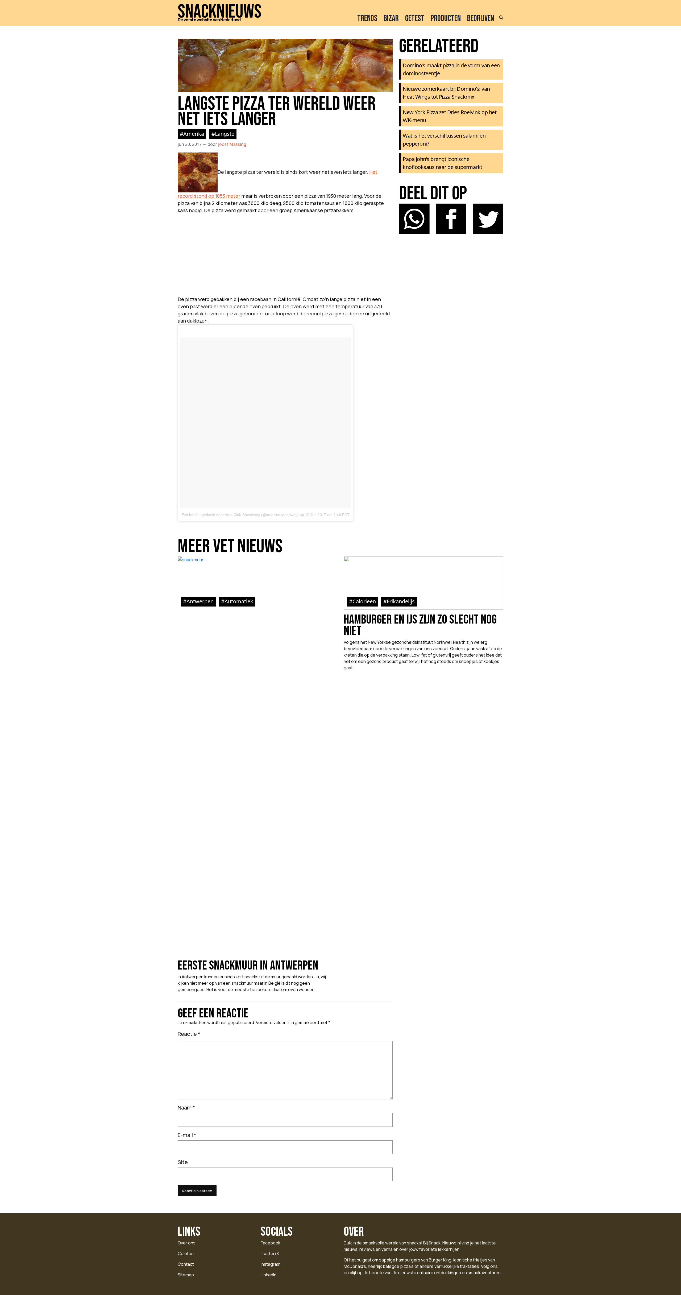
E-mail (187, 1135)
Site (183, 1162)
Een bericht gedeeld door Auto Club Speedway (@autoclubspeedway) (240, 515)
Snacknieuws (219, 12)
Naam (186, 1107)
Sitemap (186, 1275)
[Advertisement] (285, 253)
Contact (186, 1264)
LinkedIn (268, 1275)
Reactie (189, 1033)
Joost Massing (232, 144)
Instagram (270, 1264)
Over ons (187, 1243)
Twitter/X (270, 1253)
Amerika (193, 133)
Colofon (186, 1253)
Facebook (270, 1243)
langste (224, 133)
